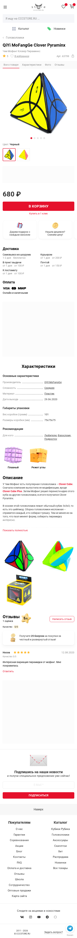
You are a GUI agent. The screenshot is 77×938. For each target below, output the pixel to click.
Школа (19, 879)
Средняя (49, 388)
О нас (19, 829)
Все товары (60, 868)
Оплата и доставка (19, 868)
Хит (60, 851)
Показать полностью (15, 530)
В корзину (39, 206)
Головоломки (15, 37)
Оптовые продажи (19, 890)
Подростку (50, 439)
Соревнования (19, 840)
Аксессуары (60, 840)
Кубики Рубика (60, 829)
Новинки (59, 28)
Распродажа (60, 857)
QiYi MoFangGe (53, 382)
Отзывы (19, 873)
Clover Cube (66, 484)
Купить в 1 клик (38, 213)
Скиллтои (60, 846)
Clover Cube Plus (12, 491)
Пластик (49, 393)
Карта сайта (19, 896)
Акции (19, 846)
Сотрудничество (19, 885)
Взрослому (64, 435)
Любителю (50, 435)
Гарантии (19, 834)
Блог (19, 851)
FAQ (19, 862)
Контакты (19, 857)
